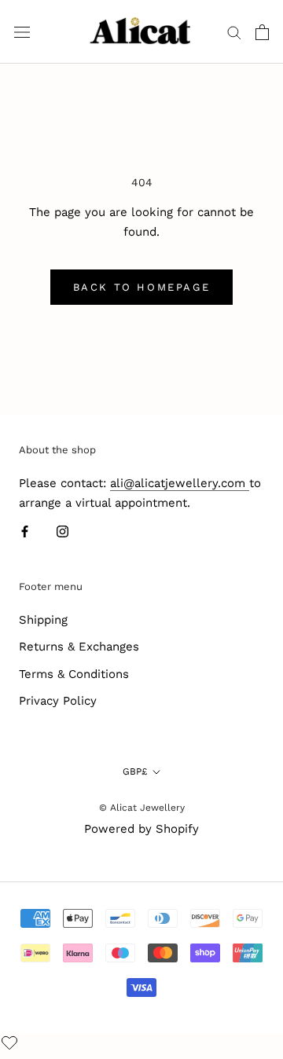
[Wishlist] (11, 1044)
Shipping (43, 620)
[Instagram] (62, 531)
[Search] (234, 31)
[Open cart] (262, 32)
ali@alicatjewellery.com (179, 483)
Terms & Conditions (74, 674)
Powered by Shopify (141, 829)
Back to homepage (142, 287)
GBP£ (135, 771)
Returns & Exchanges (79, 646)
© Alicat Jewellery (142, 807)
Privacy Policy (58, 701)
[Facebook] (25, 531)
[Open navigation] (22, 32)
